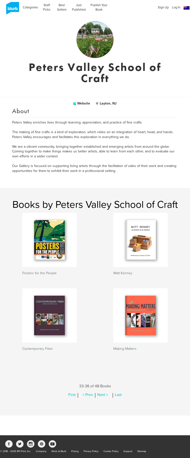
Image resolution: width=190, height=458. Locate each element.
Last (118, 394)
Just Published (79, 7)
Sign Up (163, 7)
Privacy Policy (91, 451)
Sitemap (141, 451)
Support (127, 451)
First (72, 394)
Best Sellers (62, 7)
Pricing (75, 451)
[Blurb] (11, 9)
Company (41, 451)
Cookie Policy (111, 451)
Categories (30, 7)
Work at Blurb (58, 451)
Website (83, 103)
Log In (176, 7)
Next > (102, 394)
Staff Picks (46, 7)
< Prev (87, 394)
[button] (187, 8)
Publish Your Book (99, 7)
